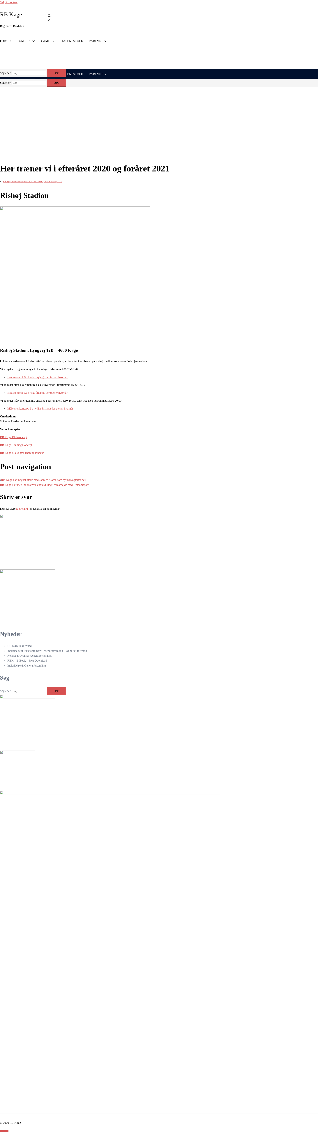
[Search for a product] (49, 18)
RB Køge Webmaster (12, 181)
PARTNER (96, 40)
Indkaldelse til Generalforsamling (26, 665)
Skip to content (8, 2)
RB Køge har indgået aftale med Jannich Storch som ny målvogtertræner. (43, 479)
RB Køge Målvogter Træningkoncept (22, 452)
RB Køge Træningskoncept (16, 445)
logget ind (22, 508)
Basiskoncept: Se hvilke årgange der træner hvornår (37, 377)
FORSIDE (6, 40)
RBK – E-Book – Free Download (27, 660)
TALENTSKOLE (72, 40)
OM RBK (25, 40)
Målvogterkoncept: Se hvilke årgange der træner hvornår (40, 408)
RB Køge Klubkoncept (13, 437)
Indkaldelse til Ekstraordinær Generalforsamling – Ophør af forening (47, 650)
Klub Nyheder (55, 181)
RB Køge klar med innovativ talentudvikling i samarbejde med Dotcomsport (44, 484)
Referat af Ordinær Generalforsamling (29, 655)
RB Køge (11, 14)
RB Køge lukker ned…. (21, 645)
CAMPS (46, 40)
